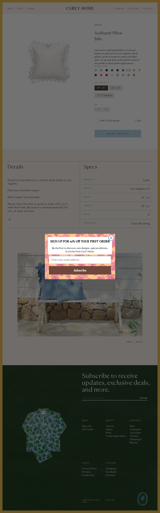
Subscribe (80, 270)
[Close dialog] (111, 238)
